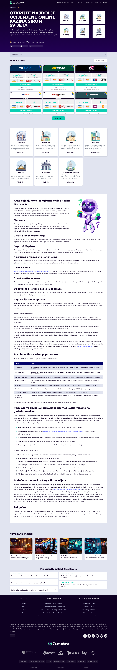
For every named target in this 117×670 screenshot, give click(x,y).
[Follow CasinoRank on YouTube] (97, 636)
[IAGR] (85, 653)
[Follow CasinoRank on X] (93, 636)
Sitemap (86, 667)
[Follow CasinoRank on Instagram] (89, 636)
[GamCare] (73, 653)
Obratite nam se (89, 607)
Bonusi (80, 3)
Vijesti (105, 3)
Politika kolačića (60, 667)
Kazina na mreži (62, 3)
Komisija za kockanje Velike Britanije (55, 431)
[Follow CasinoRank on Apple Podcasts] (105, 636)
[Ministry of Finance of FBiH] (31, 653)
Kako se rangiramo (89, 613)
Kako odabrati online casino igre (54, 607)
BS (11, 636)
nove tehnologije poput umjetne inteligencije (67, 489)
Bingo (24, 604)
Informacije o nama (89, 604)
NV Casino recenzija (91, 87)
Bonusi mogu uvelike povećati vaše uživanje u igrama (31, 271)
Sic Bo (24, 610)
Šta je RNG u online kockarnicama (54, 613)
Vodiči (97, 3)
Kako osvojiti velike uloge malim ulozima (54, 610)
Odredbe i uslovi (33, 667)
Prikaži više (57, 118)
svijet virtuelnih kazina (85, 346)
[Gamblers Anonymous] (60, 653)
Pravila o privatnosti (89, 616)
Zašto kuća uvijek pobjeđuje (54, 604)
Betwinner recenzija (58, 87)
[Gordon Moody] (49, 653)
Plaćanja (89, 3)
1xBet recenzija (25, 87)
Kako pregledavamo (89, 610)
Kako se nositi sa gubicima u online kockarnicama (54, 616)
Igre (72, 3)
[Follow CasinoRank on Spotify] (101, 636)
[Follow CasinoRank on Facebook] (85, 636)
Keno (23, 607)
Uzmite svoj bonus (26, 84)
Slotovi (24, 613)
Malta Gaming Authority (75, 431)
